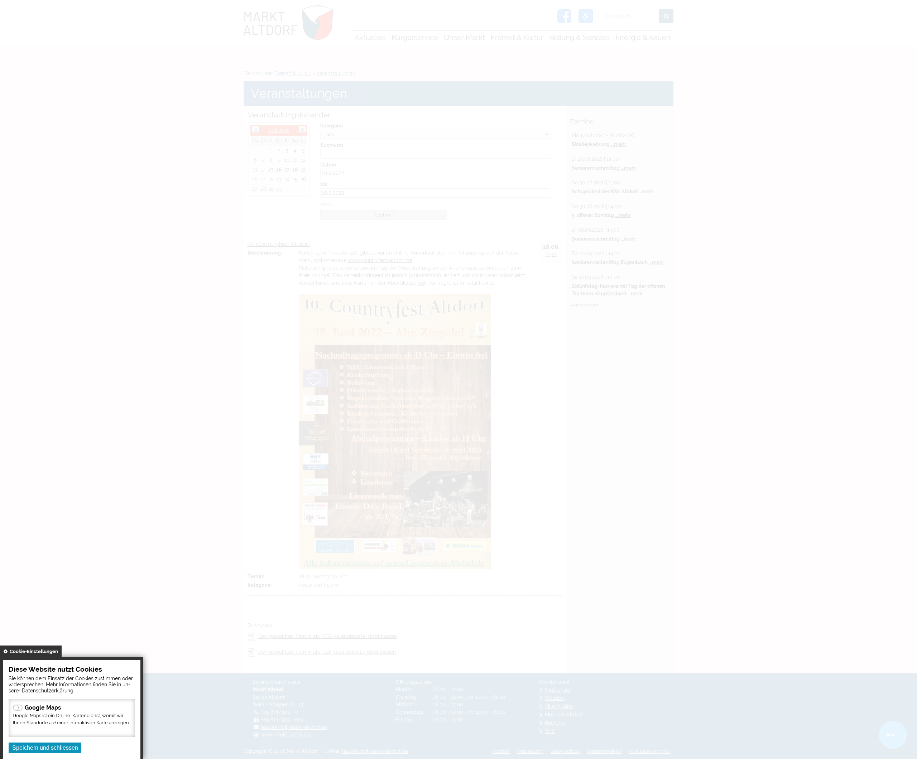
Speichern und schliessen (45, 748)
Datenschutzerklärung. (48, 690)
